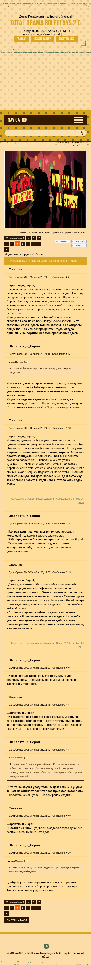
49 (69, 815)
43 (69, 428)
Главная (21, 39)
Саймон (37, 254)
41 (69, 277)
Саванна (15, 269)
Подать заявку (42, 39)
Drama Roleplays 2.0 (45, 22)
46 (69, 667)
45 (69, 572)
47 (69, 704)
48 (69, 749)
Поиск (75, 232)
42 (69, 354)
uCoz (45, 956)
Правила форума (61, 232)
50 (69, 852)
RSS (65, 34)
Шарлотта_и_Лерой (24, 346)
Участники (44, 232)
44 (69, 523)
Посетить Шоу (66, 39)
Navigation (18, 120)
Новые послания (28, 232)
